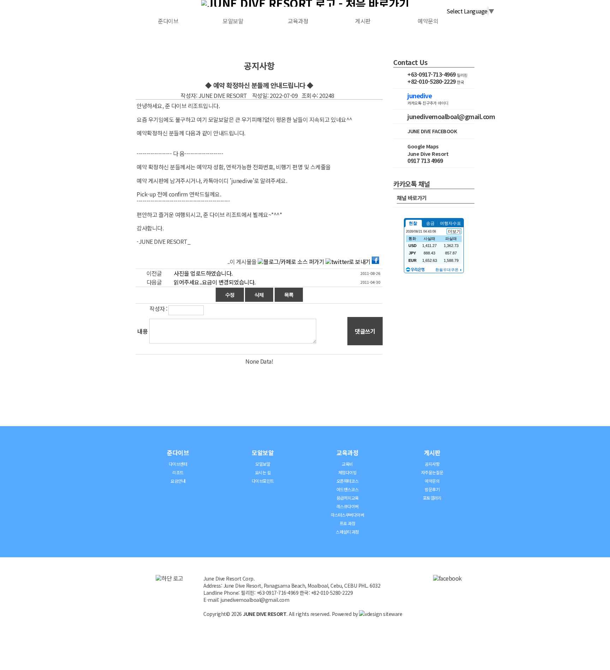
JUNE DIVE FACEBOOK (432, 131)
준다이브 (168, 21)
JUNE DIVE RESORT (264, 613)
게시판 (363, 21)
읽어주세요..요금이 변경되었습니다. (215, 282)
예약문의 (428, 21)
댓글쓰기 (365, 331)
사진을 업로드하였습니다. (203, 273)
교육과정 (298, 21)
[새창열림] (447, 578)
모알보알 (233, 21)
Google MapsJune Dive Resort (427, 150)
